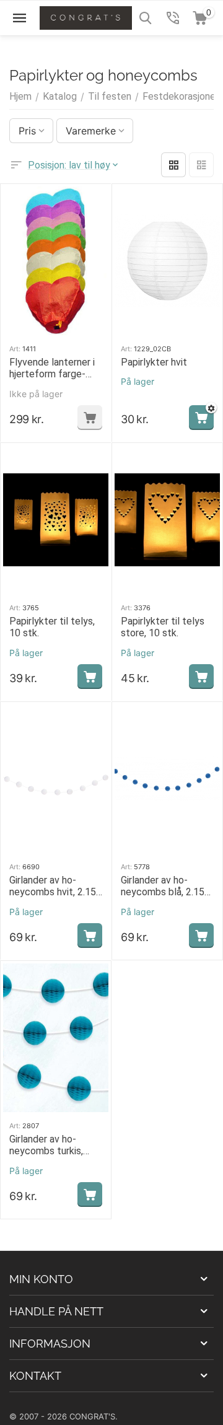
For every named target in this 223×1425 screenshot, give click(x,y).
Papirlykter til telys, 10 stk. (52, 627)
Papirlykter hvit (154, 362)
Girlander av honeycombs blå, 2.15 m (162, 886)
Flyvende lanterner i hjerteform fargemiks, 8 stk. (52, 368)
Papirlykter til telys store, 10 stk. (162, 627)
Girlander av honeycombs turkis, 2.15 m (46, 1145)
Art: (14, 348)
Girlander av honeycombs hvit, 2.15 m (52, 886)
